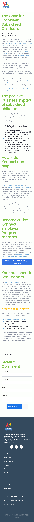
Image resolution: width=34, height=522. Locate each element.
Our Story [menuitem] (7, 473)
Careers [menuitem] (7, 477)
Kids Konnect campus (12, 282)
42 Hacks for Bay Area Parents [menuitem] (14, 500)
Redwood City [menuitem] (9, 457)
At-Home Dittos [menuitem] (9, 504)
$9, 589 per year (23, 55)
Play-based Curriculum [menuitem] (12, 469)
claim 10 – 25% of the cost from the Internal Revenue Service (15, 90)
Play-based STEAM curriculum (15, 319)
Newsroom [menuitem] (8, 481)
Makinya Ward (7, 34)
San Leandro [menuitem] (8, 461)
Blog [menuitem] (5, 492)
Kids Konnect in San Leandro (13, 185)
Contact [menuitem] (7, 485)
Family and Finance (8, 354)
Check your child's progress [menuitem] (13, 496)
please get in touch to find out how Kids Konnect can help (16, 255)
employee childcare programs (18, 187)
